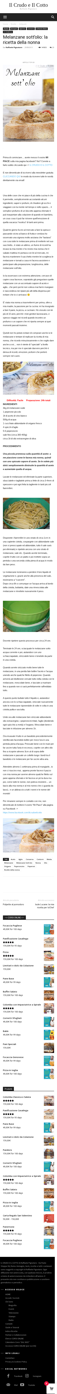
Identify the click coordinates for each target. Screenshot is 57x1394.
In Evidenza (8, 32)
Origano (7, 866)
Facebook (18, 1376)
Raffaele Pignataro (14, 47)
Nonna (38, 863)
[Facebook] (6, 54)
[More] (33, 54)
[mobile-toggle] (5, 17)
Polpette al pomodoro (13, 904)
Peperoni (31, 866)
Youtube (31, 1385)
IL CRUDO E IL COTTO (41, 165)
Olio (45, 863)
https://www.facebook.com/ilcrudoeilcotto (22, 812)
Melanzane (8, 863)
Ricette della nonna (12, 870)
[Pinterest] (19, 54)
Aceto (13, 859)
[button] (53, 17)
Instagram (37, 1376)
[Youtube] (22, 1385)
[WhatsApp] (26, 54)
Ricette (13, 24)
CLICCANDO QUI (11, 176)
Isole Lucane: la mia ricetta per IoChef (44, 906)
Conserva (29, 859)
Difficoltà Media (41, 29)
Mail (16, 1385)
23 (53, 47)
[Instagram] (27, 1376)
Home (5, 24)
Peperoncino (19, 866)
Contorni (31, 29)
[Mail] (8, 1385)
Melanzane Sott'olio (24, 863)
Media (49, 859)
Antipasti (22, 24)
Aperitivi (22, 29)
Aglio (21, 859)
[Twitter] (12, 54)
